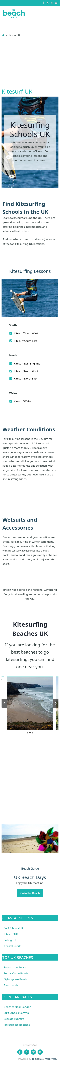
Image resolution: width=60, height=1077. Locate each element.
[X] (48, 3)
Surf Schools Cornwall (17, 1013)
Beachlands (11, 985)
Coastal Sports (12, 946)
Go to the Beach (30, 893)
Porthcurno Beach (15, 967)
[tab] (27, 732)
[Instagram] (56, 3)
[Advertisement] (30, 63)
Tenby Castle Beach (16, 973)
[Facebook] (43, 3)
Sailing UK (10, 940)
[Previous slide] (4, 703)
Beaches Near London (17, 1007)
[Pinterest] (52, 3)
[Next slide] (55, 703)
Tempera (37, 1058)
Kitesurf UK (11, 934)
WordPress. (51, 1058)
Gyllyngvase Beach (15, 979)
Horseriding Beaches (17, 1025)
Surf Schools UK (13, 928)
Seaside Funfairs (14, 1019)
